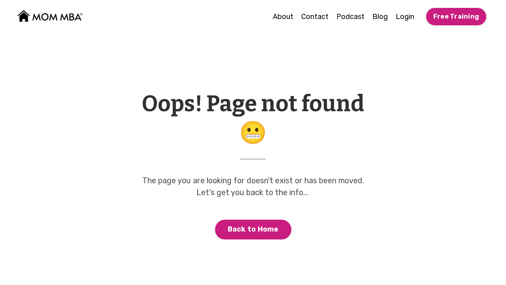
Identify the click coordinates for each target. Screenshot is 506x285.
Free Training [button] (456, 16)
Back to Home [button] (253, 229)
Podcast (350, 16)
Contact (315, 16)
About (283, 16)
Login (405, 16)
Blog (380, 16)
